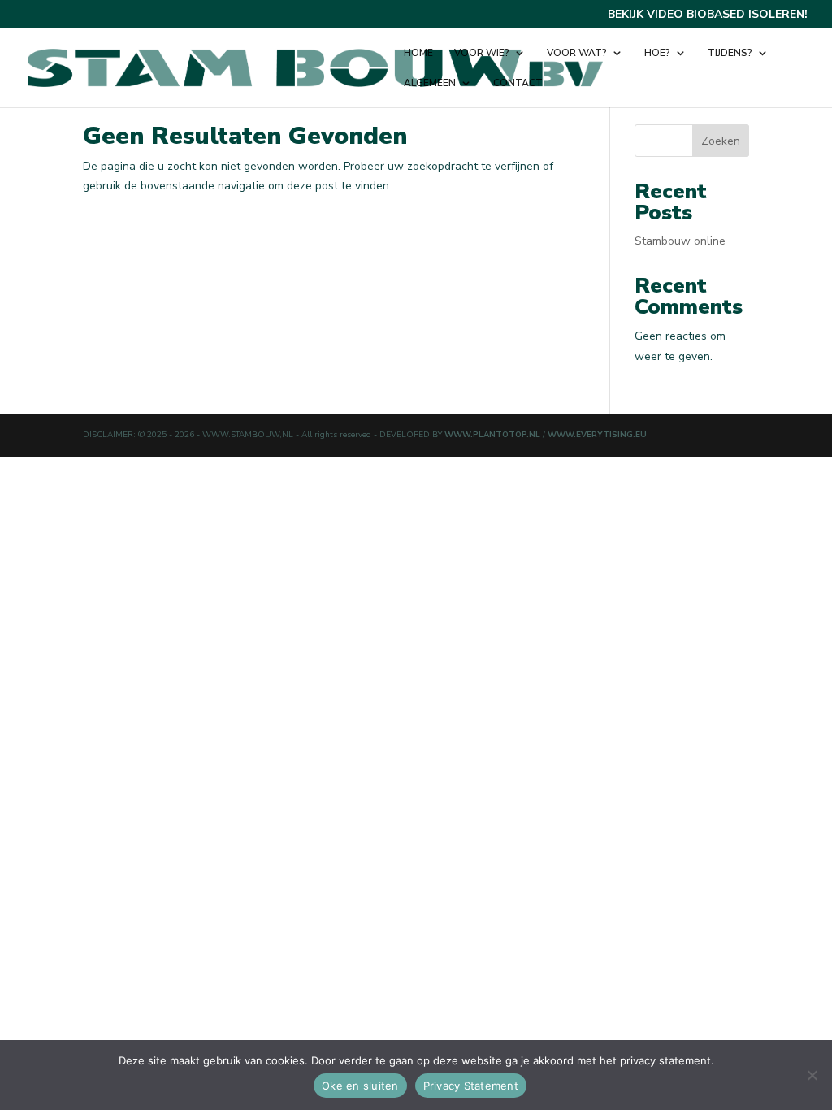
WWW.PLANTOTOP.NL (493, 434)
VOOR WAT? (577, 53)
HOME (418, 53)
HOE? (657, 53)
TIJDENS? (730, 53)
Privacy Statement (470, 1085)
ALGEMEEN (430, 83)
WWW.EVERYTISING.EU (597, 434)
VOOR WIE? (481, 53)
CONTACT (518, 83)
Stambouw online (680, 241)
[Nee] (812, 1075)
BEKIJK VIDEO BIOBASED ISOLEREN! (708, 15)
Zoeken (720, 141)
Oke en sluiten (360, 1085)
